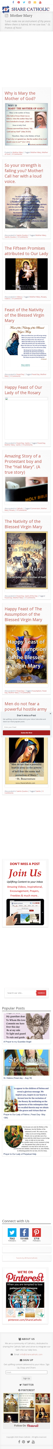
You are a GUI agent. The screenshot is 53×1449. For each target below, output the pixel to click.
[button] (26, 715)
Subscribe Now (26, 733)
